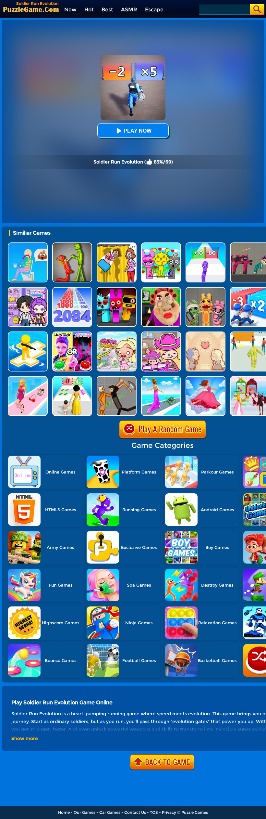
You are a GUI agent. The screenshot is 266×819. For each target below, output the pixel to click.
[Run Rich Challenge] (161, 378)
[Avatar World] (161, 334)
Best (107, 9)
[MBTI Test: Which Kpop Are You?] (72, 334)
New (70, 9)
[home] (31, 9)
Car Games (109, 812)
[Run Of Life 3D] (72, 378)
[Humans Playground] (117, 378)
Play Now (137, 131)
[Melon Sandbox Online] (72, 244)
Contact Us (135, 812)
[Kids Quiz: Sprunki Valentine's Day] (161, 244)
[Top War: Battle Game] (28, 334)
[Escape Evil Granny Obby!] (161, 289)
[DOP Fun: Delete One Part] (117, 244)
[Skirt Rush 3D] (205, 378)
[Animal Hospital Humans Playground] (205, 289)
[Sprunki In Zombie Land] (117, 289)
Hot (89, 9)
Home (64, 812)
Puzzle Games (194, 812)
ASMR (129, 9)
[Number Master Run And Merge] (72, 289)
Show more (24, 738)
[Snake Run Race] (205, 244)
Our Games (84, 812)
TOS (154, 812)
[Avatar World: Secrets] (28, 289)
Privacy (169, 812)
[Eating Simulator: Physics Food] (28, 244)
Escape (154, 9)
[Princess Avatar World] (117, 334)
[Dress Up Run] (28, 378)
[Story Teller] (205, 334)
